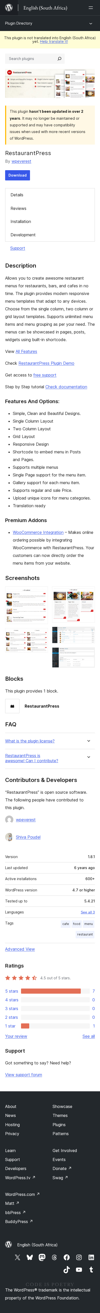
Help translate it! (54, 41)
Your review (16, 1036)
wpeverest (21, 161)
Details (17, 194)
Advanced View (20, 949)
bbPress (15, 1212)
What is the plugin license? (30, 741)
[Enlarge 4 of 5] (88, 633)
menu (88, 924)
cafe (65, 924)
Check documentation (66, 386)
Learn (10, 1150)
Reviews (18, 208)
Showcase (62, 1106)
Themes (60, 1115)
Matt (12, 1203)
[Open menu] (92, 7)
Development (23, 234)
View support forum (23, 1074)
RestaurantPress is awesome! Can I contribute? (31, 758)
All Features (26, 351)
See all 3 (88, 912)
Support (17, 248)
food (76, 924)
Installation (21, 221)
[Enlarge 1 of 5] (41, 593)
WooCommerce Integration (38, 532)
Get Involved (65, 1150)
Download (17, 175)
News (10, 1115)
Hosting (12, 1124)
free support (44, 375)
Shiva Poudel (28, 837)
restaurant (85, 934)
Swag (60, 1177)
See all (89, 1036)
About (10, 1106)
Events (59, 1159)
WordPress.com (22, 1194)
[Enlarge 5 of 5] (88, 654)
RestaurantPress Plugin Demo (46, 363)
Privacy (12, 1133)
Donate (62, 1168)
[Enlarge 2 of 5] (41, 635)
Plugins (59, 1124)
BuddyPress (19, 1221)
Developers (15, 1168)
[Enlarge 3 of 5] (88, 593)
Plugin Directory (18, 23)
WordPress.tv (20, 1177)
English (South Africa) (37, 1244)
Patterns (61, 1133)
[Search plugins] (59, 59)
